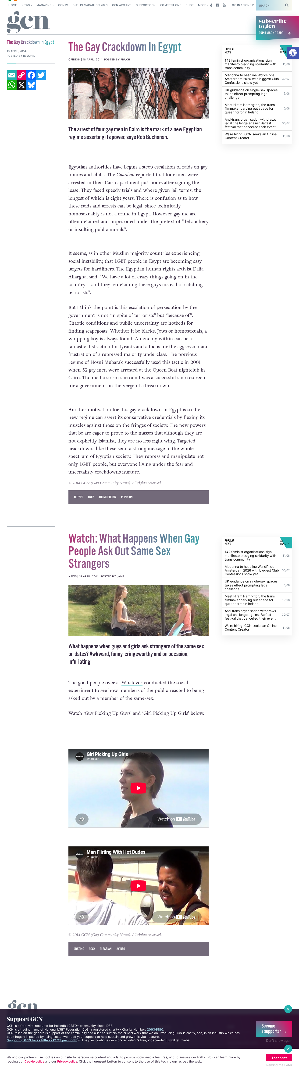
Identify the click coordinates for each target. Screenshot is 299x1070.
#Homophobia (107, 497)
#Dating (79, 949)
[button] (293, 53)
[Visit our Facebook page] (217, 5)
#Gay (91, 497)
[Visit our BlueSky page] (210, 5)
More (202, 5)
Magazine (43, 5)
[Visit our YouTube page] (224, 5)
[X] (21, 85)
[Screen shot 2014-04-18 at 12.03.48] (138, 610)
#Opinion (127, 497)
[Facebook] (31, 75)
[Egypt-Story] (138, 93)
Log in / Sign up (242, 5)
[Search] (286, 5)
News (25, 5)
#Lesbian (106, 949)
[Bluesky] (31, 85)
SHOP (189, 5)
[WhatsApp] (12, 85)
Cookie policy (34, 1061)
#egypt (78, 497)
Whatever (131, 683)
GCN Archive (122, 5)
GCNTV (63, 5)
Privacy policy (67, 1061)
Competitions (170, 5)
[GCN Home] (28, 22)
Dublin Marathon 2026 (90, 5)
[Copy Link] (21, 75)
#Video (120, 949)
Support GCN (146, 5)
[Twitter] (41, 75)
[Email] (12, 75)
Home (12, 5)
